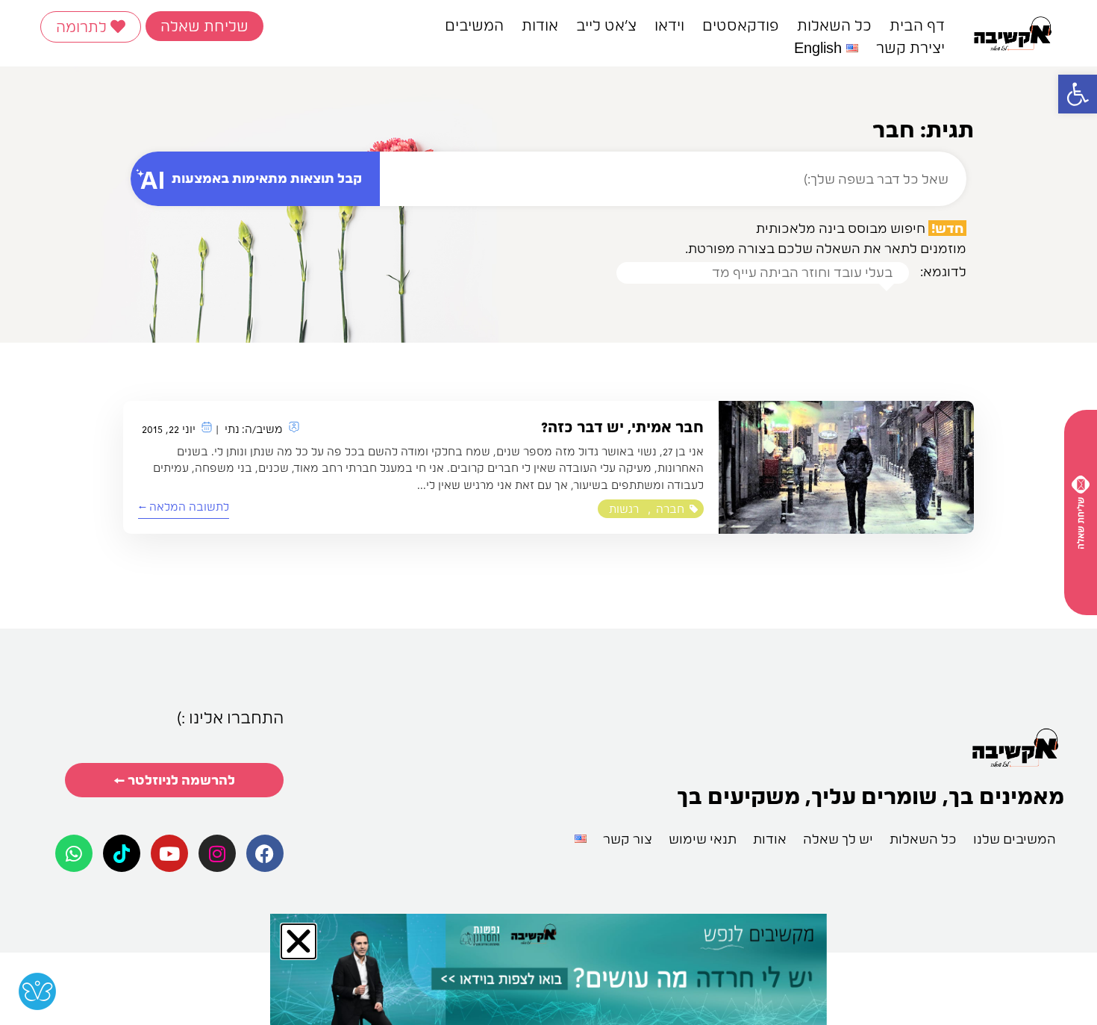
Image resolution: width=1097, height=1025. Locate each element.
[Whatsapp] (74, 853)
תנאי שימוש (703, 839)
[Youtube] (169, 853)
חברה (670, 509)
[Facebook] (265, 853)
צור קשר (627, 839)
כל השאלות (834, 25)
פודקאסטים (740, 25)
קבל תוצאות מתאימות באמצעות (267, 178)
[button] (1077, 94)
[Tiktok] (121, 853)
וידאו (669, 25)
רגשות (624, 509)
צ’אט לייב (606, 25)
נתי (232, 429)
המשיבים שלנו (1014, 839)
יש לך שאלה (838, 839)
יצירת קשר (910, 48)
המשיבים (474, 25)
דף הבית (917, 25)
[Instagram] (217, 853)
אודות (540, 25)
